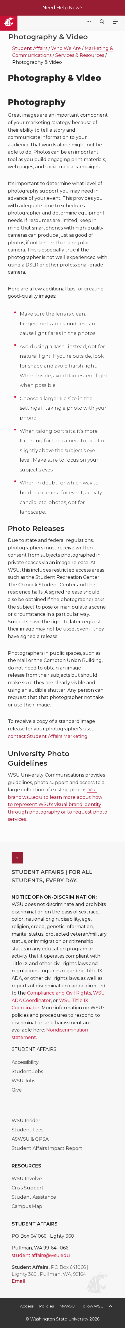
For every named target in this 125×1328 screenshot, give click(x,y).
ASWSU (21, 1139)
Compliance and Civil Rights (59, 993)
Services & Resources (79, 55)
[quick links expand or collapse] (88, 22)
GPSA (42, 1139)
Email (18, 1281)
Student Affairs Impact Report (47, 1148)
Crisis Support (28, 1188)
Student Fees (27, 1130)
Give (17, 1090)
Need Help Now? (62, 7)
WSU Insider (26, 1120)
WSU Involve (27, 1178)
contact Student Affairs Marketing (48, 736)
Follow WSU (92, 1306)
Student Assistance (34, 1197)
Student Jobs (27, 1071)
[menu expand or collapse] (115, 22)
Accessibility (25, 1062)
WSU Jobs (23, 1080)
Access (26, 1306)
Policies (46, 1306)
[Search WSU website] (102, 22)
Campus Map (27, 1206)
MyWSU (67, 1306)
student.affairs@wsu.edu (41, 1255)
